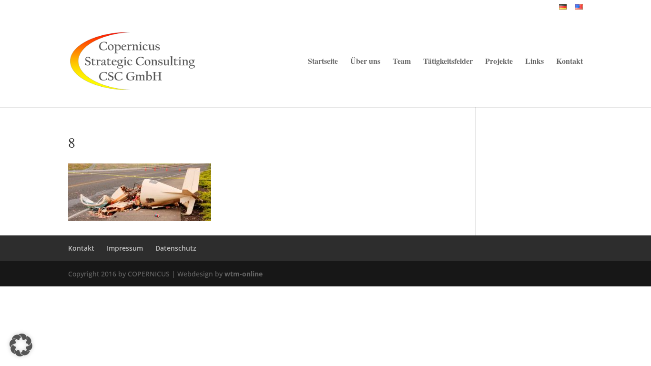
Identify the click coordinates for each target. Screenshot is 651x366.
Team (402, 62)
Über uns (365, 62)
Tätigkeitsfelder (448, 62)
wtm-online (243, 273)
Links (534, 62)
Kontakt (569, 62)
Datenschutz (175, 248)
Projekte (499, 62)
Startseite (323, 62)
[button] (21, 345)
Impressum (125, 248)
